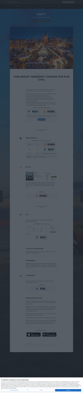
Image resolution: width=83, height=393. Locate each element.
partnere (7, 381)
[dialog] (41, 385)
